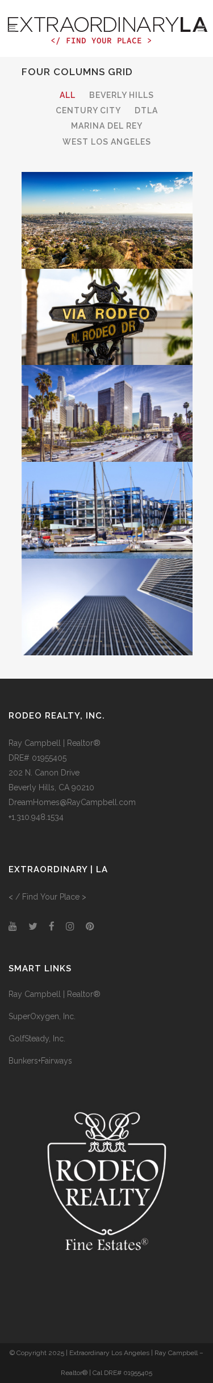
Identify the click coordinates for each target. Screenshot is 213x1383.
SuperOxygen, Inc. (42, 1016)
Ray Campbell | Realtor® (55, 994)
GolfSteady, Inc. (37, 1038)
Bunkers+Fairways (40, 1060)
